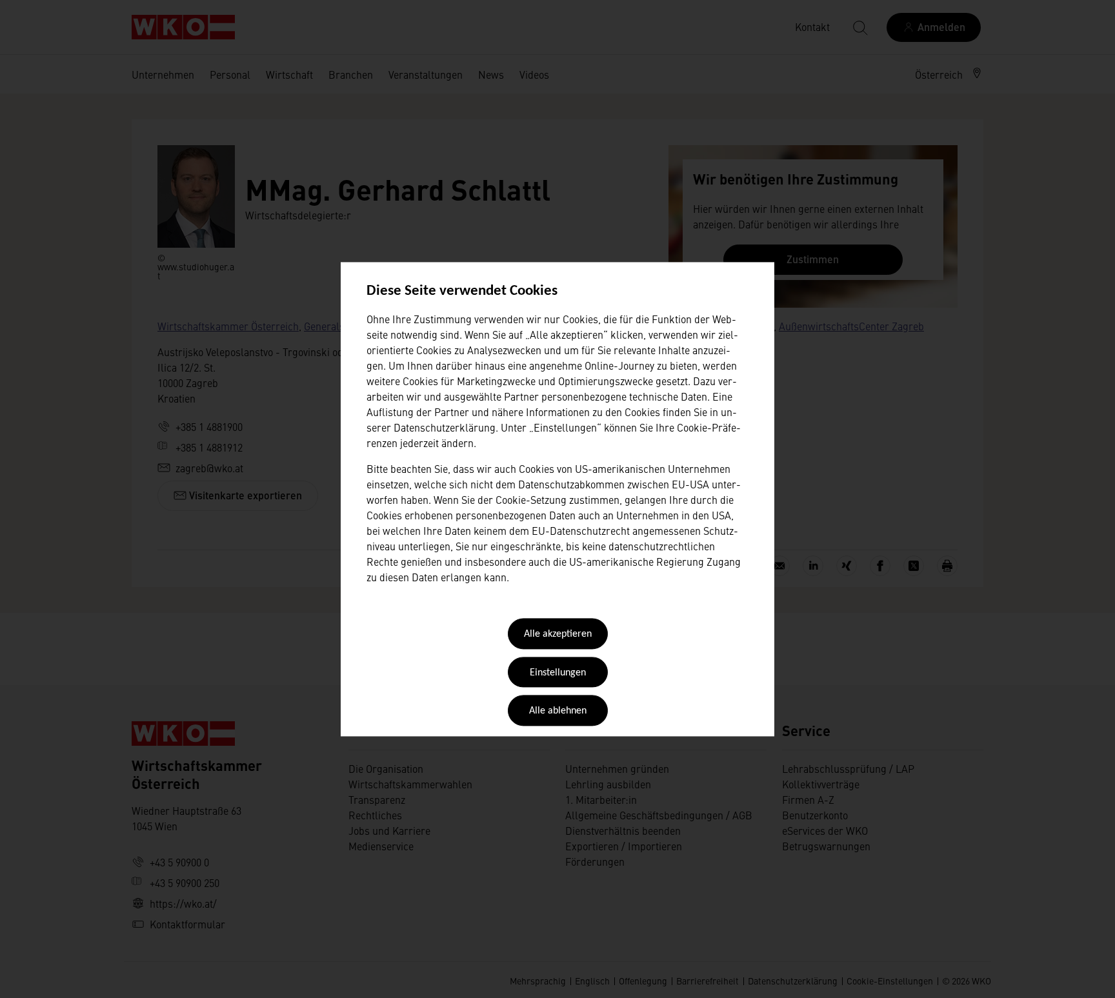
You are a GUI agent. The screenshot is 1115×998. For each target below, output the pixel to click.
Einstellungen (558, 673)
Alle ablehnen (558, 711)
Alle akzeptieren (558, 635)
